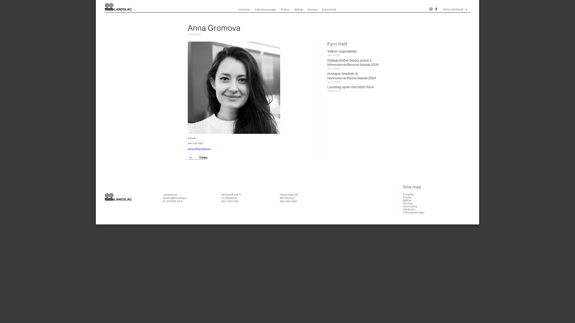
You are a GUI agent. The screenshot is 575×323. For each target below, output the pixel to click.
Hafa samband (453, 9)
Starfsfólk (329, 9)
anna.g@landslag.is (199, 148)
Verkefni (244, 9)
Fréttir (285, 9)
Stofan (313, 9)
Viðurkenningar (266, 9)
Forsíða (408, 194)
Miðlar (299, 9)
